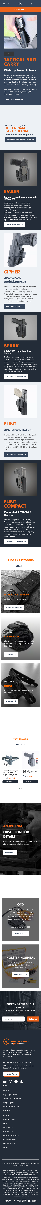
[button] (19, 788)
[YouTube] (4, 1082)
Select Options (9, 781)
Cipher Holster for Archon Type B (30, 772)
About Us (6, 1115)
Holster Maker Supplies (11, 1107)
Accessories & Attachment (12, 1099)
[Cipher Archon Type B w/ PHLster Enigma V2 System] (10, 760)
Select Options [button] (29, 781)
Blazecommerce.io (21, 1165)
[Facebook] (16, 1081)
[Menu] (3, 4)
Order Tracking (8, 1127)
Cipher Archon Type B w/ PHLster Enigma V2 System (10, 773)
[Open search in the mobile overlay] (9, 3)
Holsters (6, 1091)
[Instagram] (10, 1081)
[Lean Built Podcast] (21, 1081)
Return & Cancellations (11, 1135)
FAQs (5, 1123)
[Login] (31, 4)
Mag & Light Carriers (10, 1095)
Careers (5, 1147)
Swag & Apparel (8, 1103)
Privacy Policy (30, 1163)
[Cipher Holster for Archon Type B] (31, 760)
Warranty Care (8, 1131)
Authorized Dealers (9, 1139)
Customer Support (9, 1119)
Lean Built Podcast (9, 1143)
